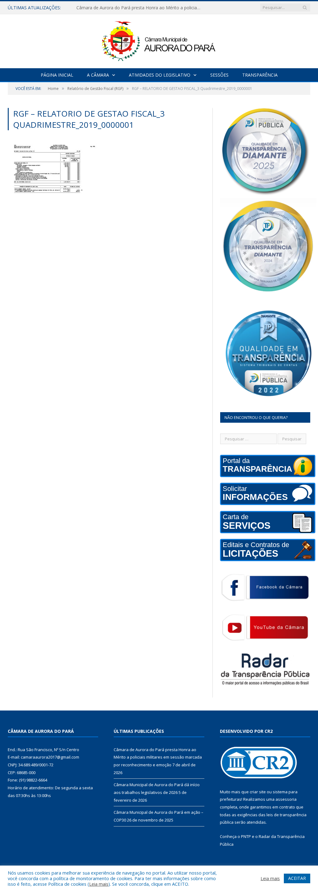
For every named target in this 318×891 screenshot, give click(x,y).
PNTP (246, 836)
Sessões (219, 75)
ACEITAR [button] (297, 878)
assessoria (286, 799)
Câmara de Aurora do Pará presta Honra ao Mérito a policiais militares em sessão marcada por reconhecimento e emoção (158, 757)
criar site (258, 792)
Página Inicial (57, 75)
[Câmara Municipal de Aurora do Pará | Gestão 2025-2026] (159, 40)
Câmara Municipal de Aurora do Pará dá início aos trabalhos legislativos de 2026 (140, 8)
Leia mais (98, 884)
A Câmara (98, 75)
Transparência (260, 75)
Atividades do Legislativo (159, 75)
